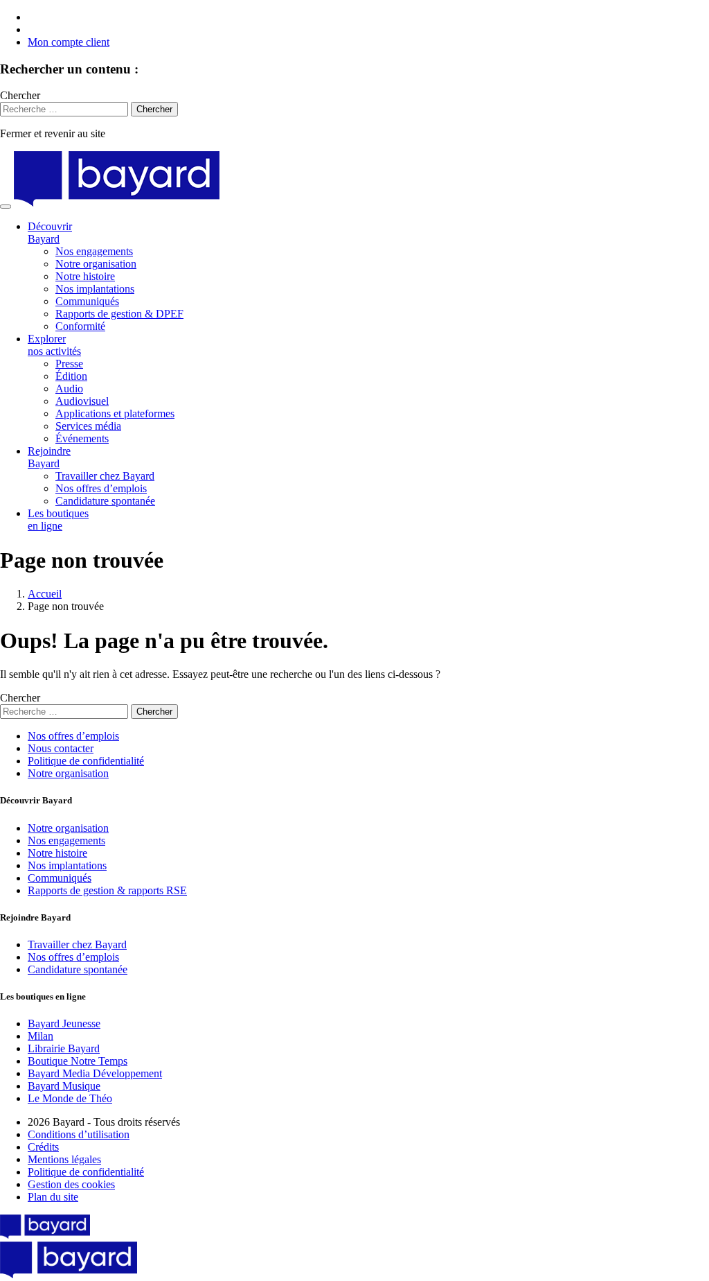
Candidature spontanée (105, 501)
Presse (69, 363)
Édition (71, 376)
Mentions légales (64, 1159)
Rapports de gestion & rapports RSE (107, 890)
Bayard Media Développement (95, 1073)
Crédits (43, 1147)
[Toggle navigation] (5, 206)
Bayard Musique (64, 1086)
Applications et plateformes (114, 413)
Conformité (80, 326)
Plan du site (53, 1197)
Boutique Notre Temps (77, 1061)
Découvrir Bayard (50, 232)
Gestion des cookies (71, 1184)
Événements (82, 438)
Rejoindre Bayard (49, 457)
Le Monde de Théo (70, 1098)
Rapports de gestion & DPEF (119, 314)
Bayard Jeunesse (64, 1023)
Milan (40, 1036)
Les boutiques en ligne (58, 519)
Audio (69, 388)
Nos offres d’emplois (101, 488)
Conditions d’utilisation (78, 1134)
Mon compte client (68, 42)
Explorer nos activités (54, 345)
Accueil (45, 594)
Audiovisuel (82, 401)
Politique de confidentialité (86, 761)
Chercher (20, 95)
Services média (88, 426)
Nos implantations (94, 289)
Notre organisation (95, 264)
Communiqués (87, 301)
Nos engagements (94, 251)
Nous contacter (60, 748)
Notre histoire (85, 276)
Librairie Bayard (64, 1048)
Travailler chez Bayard (104, 476)
